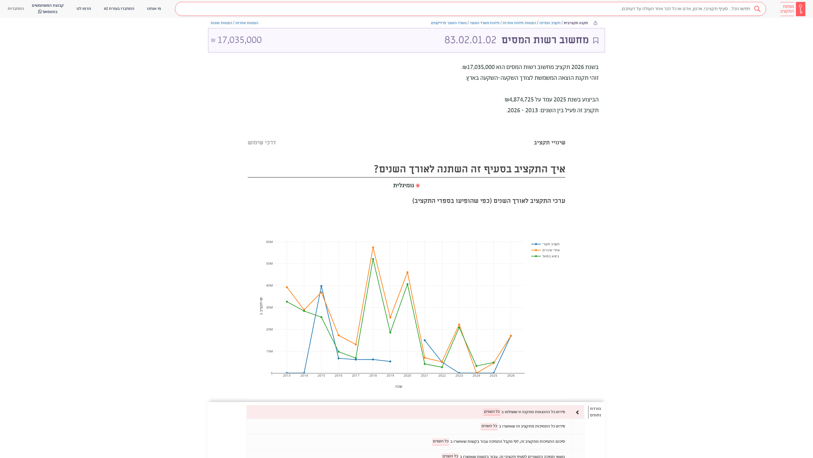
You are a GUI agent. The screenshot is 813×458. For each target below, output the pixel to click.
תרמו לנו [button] (84, 9)
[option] (415, 412)
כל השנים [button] (492, 412)
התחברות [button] (16, 9)
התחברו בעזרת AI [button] (119, 9)
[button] (470, 9)
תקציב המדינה (550, 23)
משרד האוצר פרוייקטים (449, 23)
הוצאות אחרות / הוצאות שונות (234, 23)
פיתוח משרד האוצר (485, 23)
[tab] (549, 135)
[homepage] (792, 9)
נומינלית (403, 186)
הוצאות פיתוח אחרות (519, 23)
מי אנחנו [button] (154, 9)
